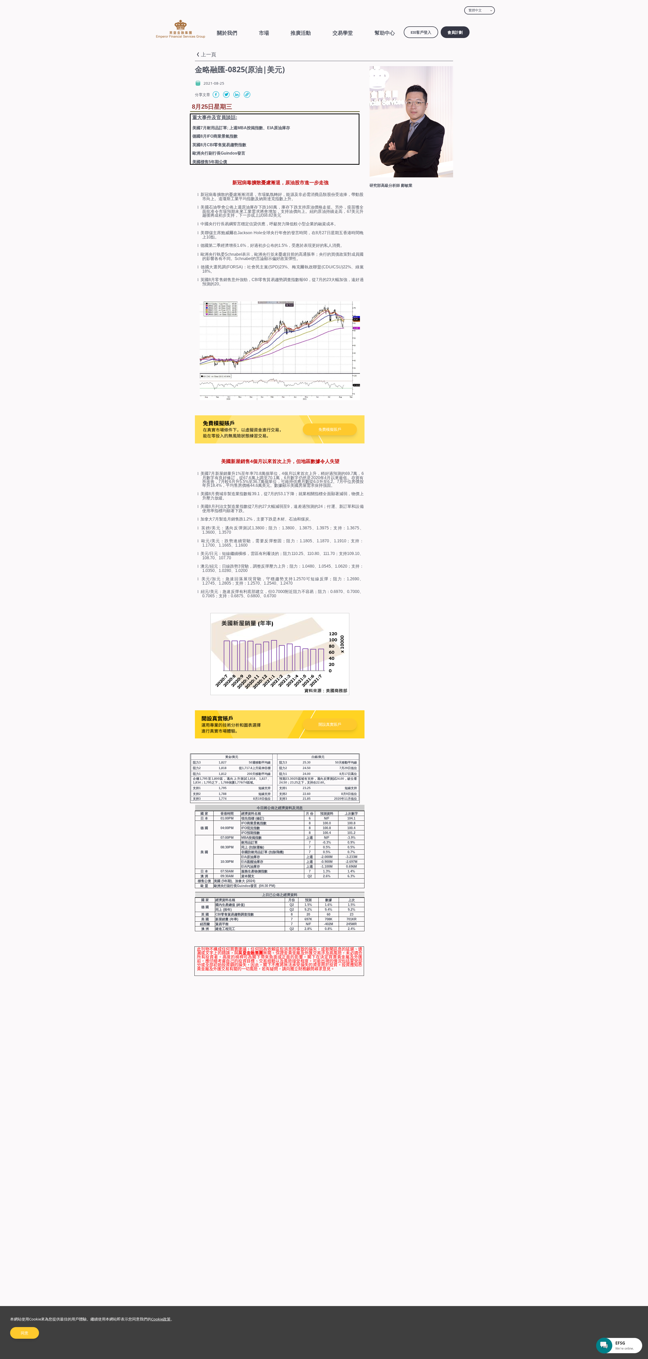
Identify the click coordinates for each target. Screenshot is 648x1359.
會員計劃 (455, 32)
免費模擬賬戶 (329, 429)
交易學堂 (343, 32)
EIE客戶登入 (421, 32)
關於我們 (227, 32)
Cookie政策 (161, 1318)
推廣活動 (301, 32)
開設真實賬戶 (329, 724)
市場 (264, 32)
